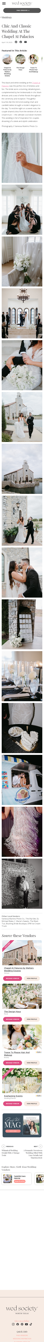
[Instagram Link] (13, 1324)
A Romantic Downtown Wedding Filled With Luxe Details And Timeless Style (33, 1154)
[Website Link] (22, 1315)
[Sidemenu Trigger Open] (4, 3)
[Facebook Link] (17, 1324)
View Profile (32, 978)
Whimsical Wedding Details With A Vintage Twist (11, 1152)
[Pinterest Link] (22, 1324)
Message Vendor (12, 978)
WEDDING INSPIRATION (22, 1339)
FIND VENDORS (22, 10)
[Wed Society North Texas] (22, 4)
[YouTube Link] (26, 1324)
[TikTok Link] (31, 1324)
